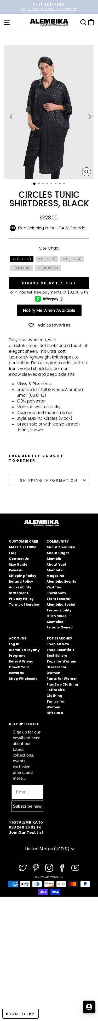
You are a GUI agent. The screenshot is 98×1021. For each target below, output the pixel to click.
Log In (14, 644)
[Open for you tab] (89, 1007)
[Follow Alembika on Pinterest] (36, 868)
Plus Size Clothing (62, 684)
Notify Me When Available (49, 310)
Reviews (16, 570)
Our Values (56, 616)
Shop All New (58, 644)
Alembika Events (61, 581)
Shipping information (49, 480)
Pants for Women (62, 678)
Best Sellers (57, 655)
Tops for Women (61, 661)
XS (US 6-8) (22, 259)
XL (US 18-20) (48, 268)
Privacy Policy (21, 599)
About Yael (56, 564)
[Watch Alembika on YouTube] (75, 868)
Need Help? (20, 1014)
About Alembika (61, 547)
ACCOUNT (18, 638)
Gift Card (55, 713)
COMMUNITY (58, 541)
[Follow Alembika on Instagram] (49, 868)
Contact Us (19, 558)
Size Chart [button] (49, 248)
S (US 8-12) (46, 259)
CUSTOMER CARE (23, 541)
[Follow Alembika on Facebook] (62, 868)
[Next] (89, 116)
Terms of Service (24, 604)
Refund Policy (21, 581)
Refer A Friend (21, 661)
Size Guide (18, 564)
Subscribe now (27, 806)
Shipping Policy (22, 575)
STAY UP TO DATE (24, 724)
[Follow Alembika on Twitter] (23, 868)
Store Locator (59, 599)
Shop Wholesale (23, 678)
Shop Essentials (60, 650)
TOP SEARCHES (59, 638)
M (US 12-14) (72, 259)
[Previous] (11, 116)
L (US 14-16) (21, 268)
